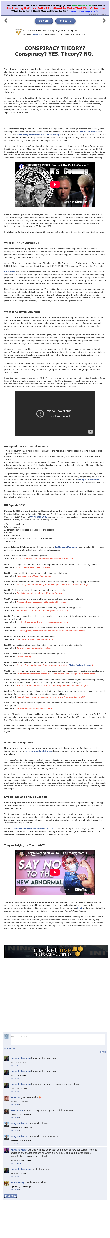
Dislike (16, 1065)
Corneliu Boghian (21, 1058)
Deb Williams (37, 34)
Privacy (37, 1206)
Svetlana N (17, 1110)
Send (103, 1052)
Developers (86, 1206)
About (28, 1206)
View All (103, 14)
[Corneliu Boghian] (6, 1059)
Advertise (75, 1206)
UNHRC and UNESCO (89, 131)
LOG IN (67, 21)
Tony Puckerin (19, 1123)
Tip (12, 1065)
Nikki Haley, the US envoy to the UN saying (38, 134)
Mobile (66, 1206)
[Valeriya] (6, 1098)
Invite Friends (48, 1206)
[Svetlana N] (6, 1111)
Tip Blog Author (9, 1048)
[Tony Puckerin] (6, 1124)
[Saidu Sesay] (6, 1183)
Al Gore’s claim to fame (80, 665)
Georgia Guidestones (88, 479)
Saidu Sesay (17, 1182)
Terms (58, 1206)
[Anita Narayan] (6, 1150)
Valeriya (15, 1097)
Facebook (54, 1204)
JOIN (46, 21)
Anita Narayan (19, 1149)
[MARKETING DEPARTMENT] (18, 32)
